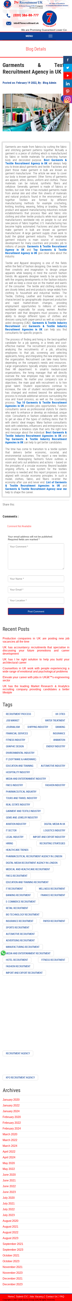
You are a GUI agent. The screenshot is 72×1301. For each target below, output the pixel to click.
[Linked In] (67, 83)
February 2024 (12, 1128)
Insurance (59, 733)
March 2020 (10, 1134)
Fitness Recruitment (53, 959)
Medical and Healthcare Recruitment (28, 869)
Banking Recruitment (18, 895)
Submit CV (21, 1296)
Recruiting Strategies (52, 843)
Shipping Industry (37, 727)
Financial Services (17, 733)
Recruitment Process (18, 714)
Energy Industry (55, 746)
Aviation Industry (16, 824)
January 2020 (11, 1099)
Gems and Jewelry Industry (22, 817)
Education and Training (19, 765)
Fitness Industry (15, 740)
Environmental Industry (20, 752)
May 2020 (9, 1163)
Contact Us (51, 1296)
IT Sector (11, 830)
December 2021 (13, 1278)
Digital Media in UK (54, 824)
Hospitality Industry (18, 772)
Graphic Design (15, 746)
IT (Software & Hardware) (21, 759)
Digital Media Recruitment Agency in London (31, 862)
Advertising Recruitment (20, 940)
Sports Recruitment (17, 927)
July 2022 (9, 1209)
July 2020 (9, 1197)
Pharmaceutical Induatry (21, 791)
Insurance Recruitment (19, 921)
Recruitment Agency (18, 1053)
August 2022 (10, 1232)
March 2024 (10, 1145)
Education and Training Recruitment (27, 882)
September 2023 (13, 1249)
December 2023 (13, 1284)
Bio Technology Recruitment (22, 914)
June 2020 (9, 1174)
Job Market (12, 720)
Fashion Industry (55, 785)
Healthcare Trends (17, 849)
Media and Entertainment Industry (26, 778)
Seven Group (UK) (31, 1300)
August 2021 (10, 1226)
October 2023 (11, 1261)
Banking (60, 727)
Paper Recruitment (54, 921)
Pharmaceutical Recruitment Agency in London (34, 856)
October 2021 (11, 1255)
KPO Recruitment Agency (20, 1077)
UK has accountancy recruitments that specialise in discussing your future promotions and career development (36, 650)
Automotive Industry (53, 765)
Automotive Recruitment (20, 934)
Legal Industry (14, 837)
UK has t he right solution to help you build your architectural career (36, 661)
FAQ (62, 1296)
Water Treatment (55, 720)
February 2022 (12, 1122)
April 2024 (9, 1157)
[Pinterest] (67, 91)
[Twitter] (67, 68)
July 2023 (9, 1215)
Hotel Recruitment (17, 959)
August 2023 (10, 1238)
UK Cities (60, 714)
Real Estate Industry (18, 804)
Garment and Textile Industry (23, 811)
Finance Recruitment (53, 895)
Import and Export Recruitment (24, 972)
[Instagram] (67, 99)
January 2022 (11, 1105)
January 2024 (11, 1111)
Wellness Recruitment (52, 888)
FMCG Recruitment (16, 875)
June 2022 (9, 1186)
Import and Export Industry (49, 837)
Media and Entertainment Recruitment (28, 953)
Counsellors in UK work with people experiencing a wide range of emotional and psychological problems (36, 670)
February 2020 (12, 1116)
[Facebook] (67, 60)
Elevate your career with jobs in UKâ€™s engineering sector (36, 679)
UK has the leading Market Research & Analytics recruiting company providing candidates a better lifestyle (36, 689)
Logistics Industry (54, 830)
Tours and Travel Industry (21, 798)
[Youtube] (67, 76)
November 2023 (13, 1272)
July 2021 (9, 1203)
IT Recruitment (14, 888)
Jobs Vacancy (36, 1296)
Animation (59, 740)
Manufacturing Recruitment (22, 947)
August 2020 (10, 1220)
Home (11, 1296)
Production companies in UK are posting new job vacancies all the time (36, 640)
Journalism (13, 727)
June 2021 (9, 1180)
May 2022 (9, 1168)
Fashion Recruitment (18, 966)
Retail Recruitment (17, 908)
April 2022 (9, 1151)
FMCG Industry (14, 785)
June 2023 (9, 1191)
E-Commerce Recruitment (21, 901)
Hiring (9, 843)
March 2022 (10, 1140)
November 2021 (13, 1267)
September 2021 (13, 1243)
